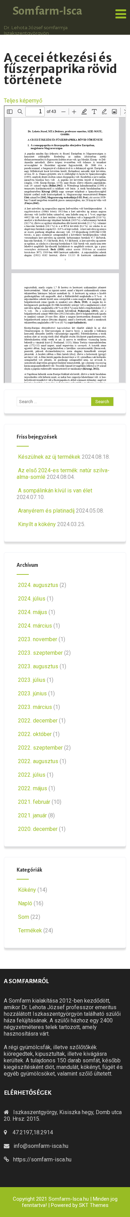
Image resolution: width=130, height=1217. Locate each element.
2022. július (31, 774)
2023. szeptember (40, 653)
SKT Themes (94, 1205)
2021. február (34, 802)
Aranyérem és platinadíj (46, 510)
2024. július (31, 598)
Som (23, 917)
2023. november (37, 639)
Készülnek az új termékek (49, 457)
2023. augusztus (38, 666)
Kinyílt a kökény (37, 524)
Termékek (30, 930)
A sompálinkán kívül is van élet (55, 490)
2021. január (32, 815)
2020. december (38, 829)
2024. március (35, 625)
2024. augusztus (38, 585)
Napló (25, 903)
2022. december (38, 720)
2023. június (32, 693)
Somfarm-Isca (47, 11)
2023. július (31, 680)
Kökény (27, 890)
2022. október (35, 734)
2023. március (35, 707)
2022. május (32, 788)
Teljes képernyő (23, 100)
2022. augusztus (38, 761)
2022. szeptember (40, 747)
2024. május (32, 612)
